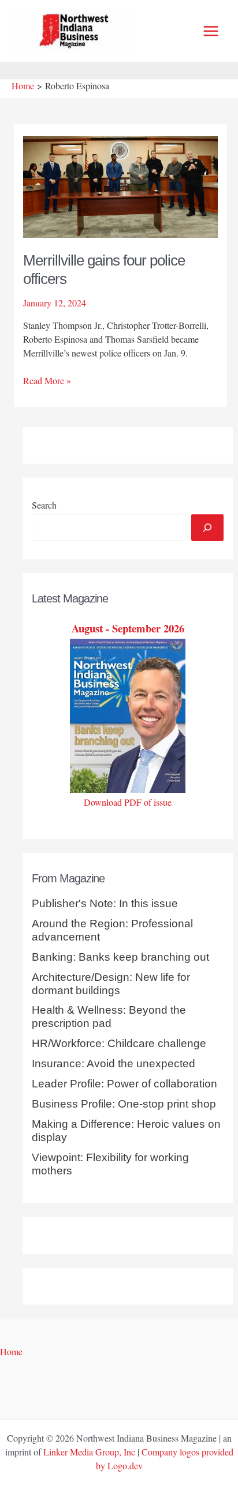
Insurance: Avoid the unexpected (113, 1063)
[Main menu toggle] (210, 31)
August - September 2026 (128, 628)
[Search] (207, 527)
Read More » (47, 381)
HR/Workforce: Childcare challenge (119, 1043)
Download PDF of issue (128, 802)
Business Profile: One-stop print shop (124, 1104)
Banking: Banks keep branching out (120, 957)
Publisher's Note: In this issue (105, 903)
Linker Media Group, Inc (89, 1452)
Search (44, 505)
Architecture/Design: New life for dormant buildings (111, 983)
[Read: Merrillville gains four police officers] (120, 185)
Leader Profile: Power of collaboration (124, 1084)
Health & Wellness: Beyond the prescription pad (109, 1016)
